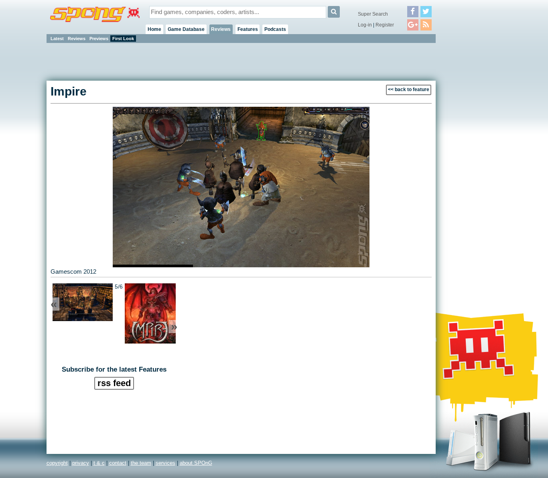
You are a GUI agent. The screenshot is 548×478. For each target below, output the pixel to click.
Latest (57, 38)
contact (117, 463)
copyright (57, 463)
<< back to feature (408, 89)
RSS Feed (114, 383)
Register (384, 25)
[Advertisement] (472, 164)
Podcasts (275, 29)
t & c (99, 463)
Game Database (186, 29)
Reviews (221, 29)
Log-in (365, 25)
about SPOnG (196, 463)
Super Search (373, 14)
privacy (80, 463)
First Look (123, 38)
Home (154, 29)
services (165, 463)
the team (141, 463)
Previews (98, 38)
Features (247, 29)
